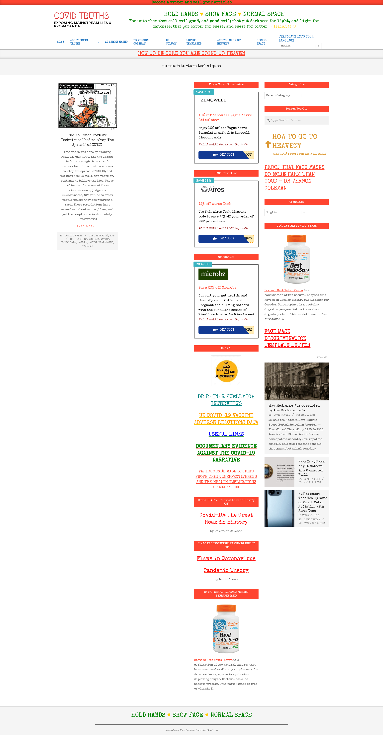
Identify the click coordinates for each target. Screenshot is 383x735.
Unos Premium (187, 729)
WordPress (212, 729)
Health (82, 242)
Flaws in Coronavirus (226, 559)
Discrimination (98, 239)
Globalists (68, 242)
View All (322, 358)
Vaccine (87, 246)
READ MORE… (87, 227)
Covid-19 (81, 239)
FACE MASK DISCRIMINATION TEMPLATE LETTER (288, 338)
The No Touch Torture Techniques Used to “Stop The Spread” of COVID (87, 140)
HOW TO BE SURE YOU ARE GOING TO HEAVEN (191, 53)
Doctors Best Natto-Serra (213, 660)
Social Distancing (101, 242)
